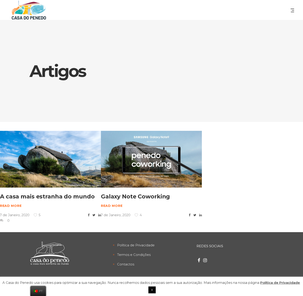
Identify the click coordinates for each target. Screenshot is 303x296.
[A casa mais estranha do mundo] (50, 159)
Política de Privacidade (136, 245)
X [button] (152, 290)
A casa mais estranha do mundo (47, 196)
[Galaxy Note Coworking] (151, 159)
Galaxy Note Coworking (135, 196)
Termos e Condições (134, 255)
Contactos (125, 264)
